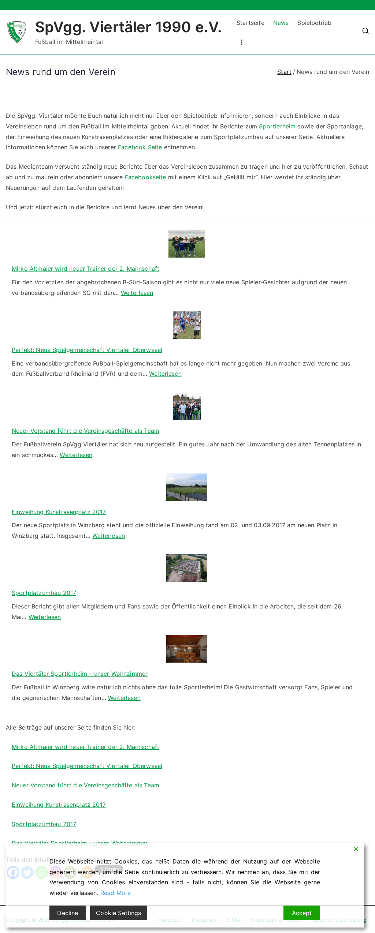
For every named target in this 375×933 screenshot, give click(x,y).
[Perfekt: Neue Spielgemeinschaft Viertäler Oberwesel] (187, 325)
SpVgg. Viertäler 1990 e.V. (128, 27)
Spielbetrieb (314, 22)
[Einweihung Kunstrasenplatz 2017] (187, 487)
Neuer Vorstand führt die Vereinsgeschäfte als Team (85, 430)
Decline (67, 913)
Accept (302, 913)
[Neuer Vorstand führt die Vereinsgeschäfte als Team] (187, 406)
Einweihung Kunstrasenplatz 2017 (59, 512)
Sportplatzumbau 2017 (44, 592)
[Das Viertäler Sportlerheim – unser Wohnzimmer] (186, 649)
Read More (115, 892)
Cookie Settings (118, 913)
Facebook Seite (140, 147)
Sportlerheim (277, 126)
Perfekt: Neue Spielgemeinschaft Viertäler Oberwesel (87, 349)
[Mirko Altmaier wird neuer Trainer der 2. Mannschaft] (186, 244)
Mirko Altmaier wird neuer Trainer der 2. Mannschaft (85, 268)
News (281, 22)
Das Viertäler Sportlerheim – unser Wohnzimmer (80, 673)
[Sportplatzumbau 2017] (187, 568)
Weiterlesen (137, 292)
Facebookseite (146, 177)
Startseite (250, 22)
